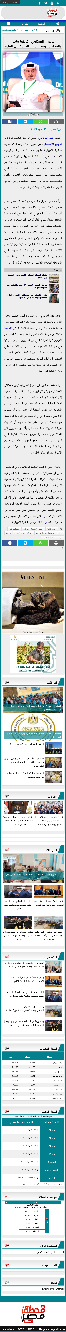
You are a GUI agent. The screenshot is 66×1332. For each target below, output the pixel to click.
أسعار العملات (48, 1048)
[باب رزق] (33, 654)
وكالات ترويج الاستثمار (22, 533)
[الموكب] (33, 603)
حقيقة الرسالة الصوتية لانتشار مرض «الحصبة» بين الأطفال (27, 276)
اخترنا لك (51, 849)
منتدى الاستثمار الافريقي (32, 529)
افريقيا (8, 328)
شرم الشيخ (51, 529)
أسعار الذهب (49, 1111)
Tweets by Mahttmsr (53, 1288)
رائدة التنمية (40, 522)
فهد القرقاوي (46, 138)
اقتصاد (49, 30)
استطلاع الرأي (48, 1245)
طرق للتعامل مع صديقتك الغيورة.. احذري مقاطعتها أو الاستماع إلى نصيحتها (27, 296)
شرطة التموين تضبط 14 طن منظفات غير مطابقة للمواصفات (27, 286)
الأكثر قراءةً (50, 956)
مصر (13, 201)
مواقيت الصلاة (48, 1196)
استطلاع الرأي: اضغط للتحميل (50, 1252)
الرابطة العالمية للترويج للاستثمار (48, 533)
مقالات (52, 795)
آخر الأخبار (51, 682)
